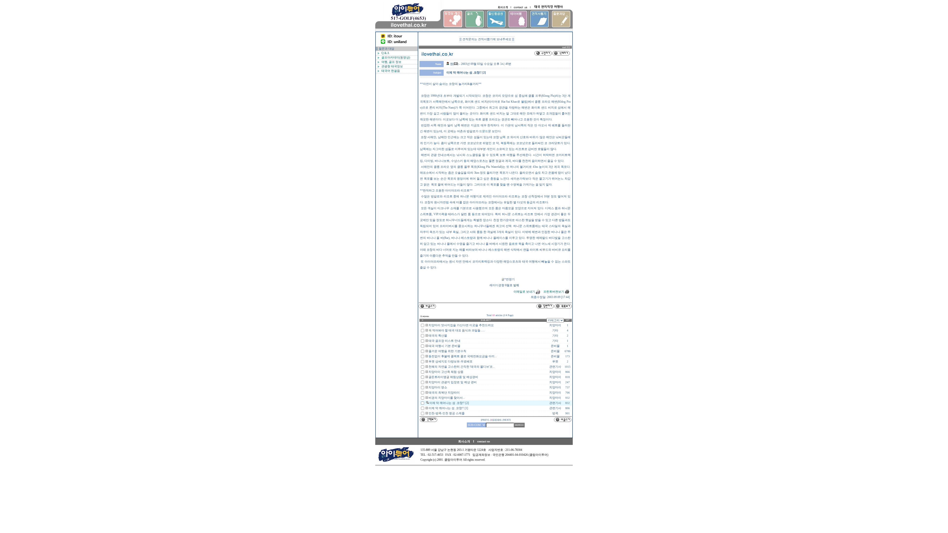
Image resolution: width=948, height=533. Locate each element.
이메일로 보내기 (524, 291)
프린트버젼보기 (553, 291)
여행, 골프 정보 (391, 62)
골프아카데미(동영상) (395, 57)
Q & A (385, 53)
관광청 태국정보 (392, 66)
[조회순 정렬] (568, 321)
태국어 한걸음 (390, 71)
